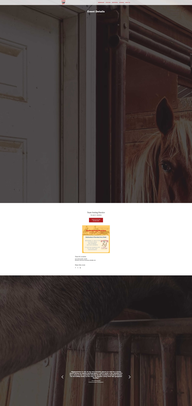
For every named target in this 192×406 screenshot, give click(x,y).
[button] (114, 2)
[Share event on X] (77, 267)
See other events (96, 220)
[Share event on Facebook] (75, 267)
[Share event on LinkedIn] (80, 267)
